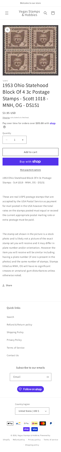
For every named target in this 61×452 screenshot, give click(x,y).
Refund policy (19, 439)
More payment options (30, 169)
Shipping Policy (15, 332)
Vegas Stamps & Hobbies (29, 435)
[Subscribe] (47, 377)
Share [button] (9, 285)
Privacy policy (34, 439)
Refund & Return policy (19, 324)
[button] (7, 13)
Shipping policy (32, 445)
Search (10, 316)
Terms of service (51, 439)
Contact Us (13, 355)
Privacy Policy (14, 339)
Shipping (6, 117)
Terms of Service (16, 347)
